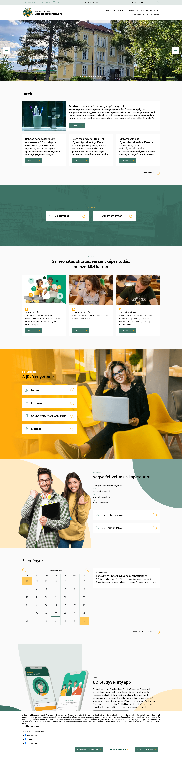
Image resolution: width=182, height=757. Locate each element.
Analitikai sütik (31, 739)
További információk (30, 726)
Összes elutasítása (117, 750)
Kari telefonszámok (30, 2)
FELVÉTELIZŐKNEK (135, 14)
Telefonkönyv (46, 2)
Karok (89, 2)
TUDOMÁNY (130, 10)
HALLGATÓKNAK (147, 14)
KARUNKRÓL (110, 10)
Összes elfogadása (145, 750)
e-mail (57, 2)
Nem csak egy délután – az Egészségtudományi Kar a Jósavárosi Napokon (88, 142)
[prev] (24, 570)
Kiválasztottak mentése (87, 750)
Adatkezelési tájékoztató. (134, 721)
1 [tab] (80, 76)
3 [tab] (84, 76)
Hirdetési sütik (31, 743)
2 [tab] (82, 76)
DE (85, 2)
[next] (87, 570)
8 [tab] (95, 76)
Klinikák (95, 2)
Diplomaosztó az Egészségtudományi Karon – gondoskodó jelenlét (136, 142)
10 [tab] (100, 76)
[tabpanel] (91, 50)
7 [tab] (93, 76)
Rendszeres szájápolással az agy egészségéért (96, 106)
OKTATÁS (120, 10)
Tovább (74, 126)
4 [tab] (87, 76)
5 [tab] (89, 76)
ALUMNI (156, 14)
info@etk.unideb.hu (101, 497)
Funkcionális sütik (33, 735)
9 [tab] (98, 76)
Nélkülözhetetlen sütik (35, 732)
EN (152, 2)
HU (149, 2)
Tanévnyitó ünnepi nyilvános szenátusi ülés (121, 575)
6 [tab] (91, 76)
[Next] (175, 50)
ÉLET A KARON (142, 10)
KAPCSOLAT (154, 10)
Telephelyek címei (101, 502)
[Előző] (6, 50)
